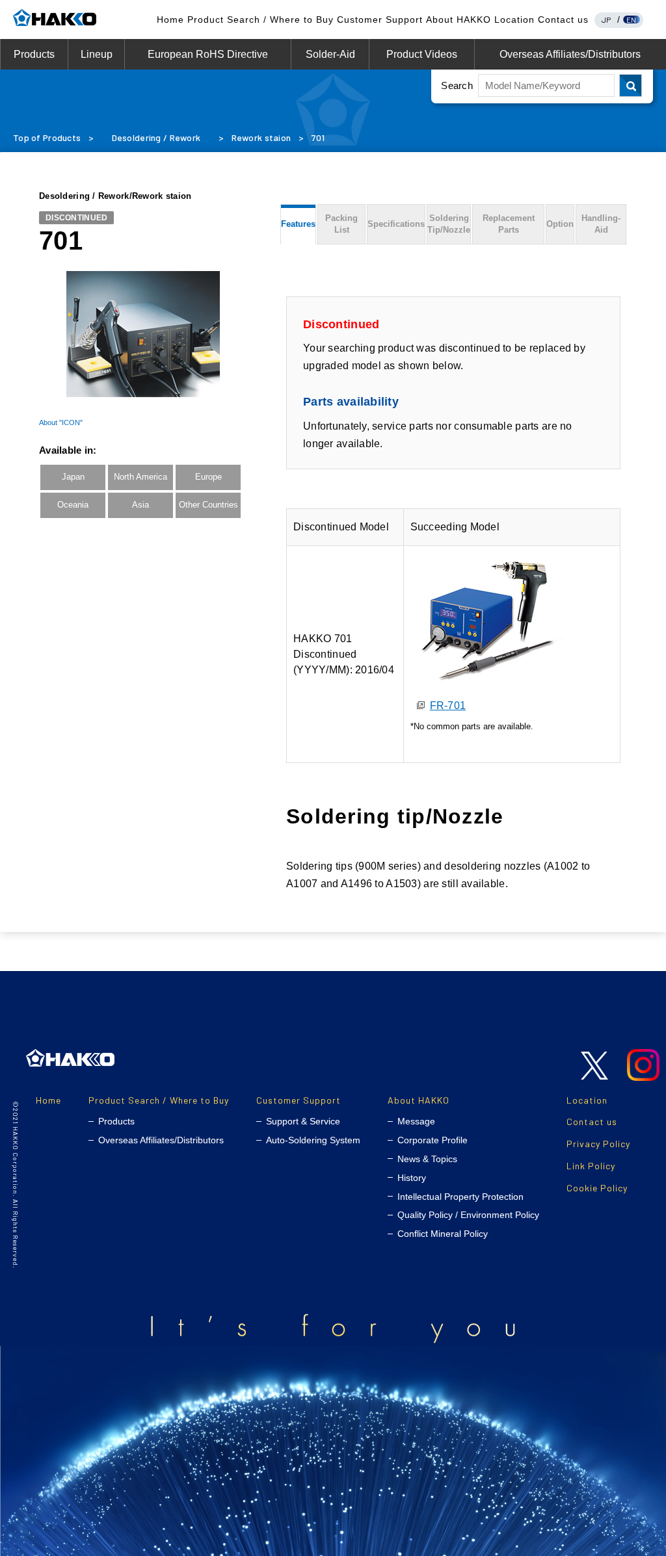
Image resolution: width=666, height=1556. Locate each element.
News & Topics (427, 1159)
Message (416, 1121)
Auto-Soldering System (313, 1140)
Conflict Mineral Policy (442, 1233)
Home (170, 19)
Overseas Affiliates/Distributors (570, 54)
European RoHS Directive (208, 54)
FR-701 (448, 705)
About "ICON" (61, 422)
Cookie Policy (597, 1187)
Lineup (97, 54)
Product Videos (421, 54)
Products (34, 54)
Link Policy (590, 1165)
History (411, 1178)
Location (514, 19)
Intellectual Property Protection (460, 1196)
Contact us (563, 19)
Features (298, 224)
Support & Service (303, 1121)
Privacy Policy (598, 1143)
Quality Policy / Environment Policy (468, 1215)
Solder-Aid (330, 54)
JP (606, 19)
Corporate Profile (432, 1140)
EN (631, 19)
